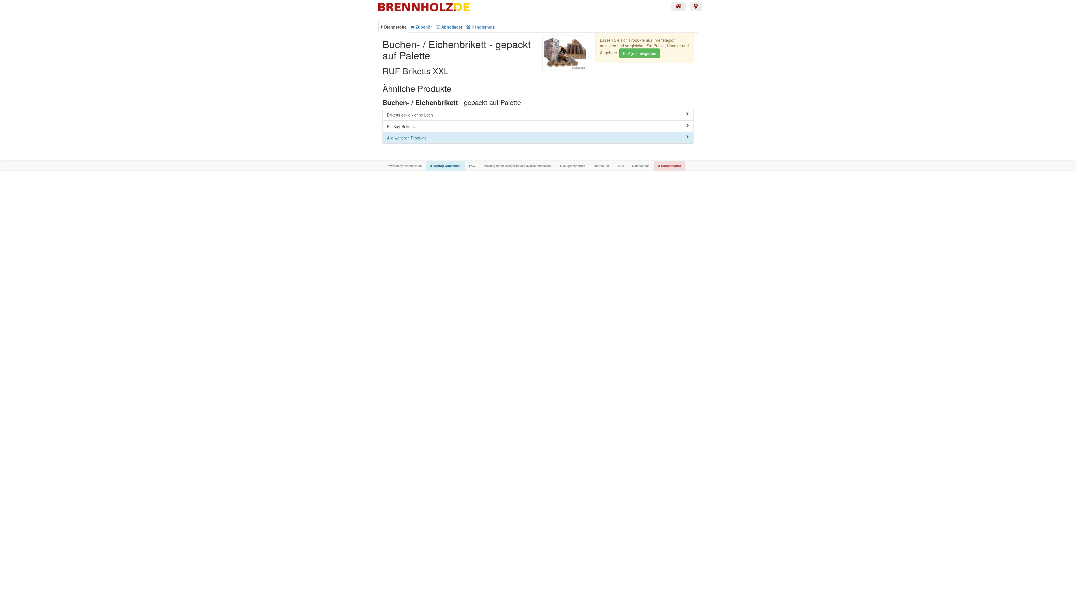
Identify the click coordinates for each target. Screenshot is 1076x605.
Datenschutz (641, 165)
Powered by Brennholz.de (404, 165)
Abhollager (451, 27)
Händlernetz (482, 27)
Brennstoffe (395, 27)
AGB (620, 165)
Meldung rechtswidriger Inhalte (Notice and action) (518, 165)
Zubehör (423, 27)
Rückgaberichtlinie (572, 165)
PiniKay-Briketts (401, 126)
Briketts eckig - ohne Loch (410, 115)
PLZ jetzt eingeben (639, 53)
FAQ (472, 165)
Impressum (601, 165)
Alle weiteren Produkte (407, 138)
